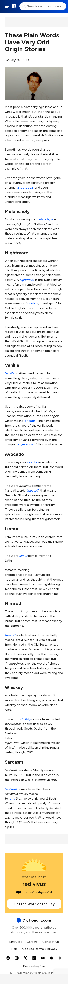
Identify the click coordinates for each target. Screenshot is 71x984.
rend (12, 798)
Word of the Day (34, 877)
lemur (23, 556)
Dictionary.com (14, 6)
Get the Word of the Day (34, 904)
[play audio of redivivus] (18, 892)
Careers (32, 942)
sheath (30, 421)
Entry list (15, 942)
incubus (32, 303)
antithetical (25, 187)
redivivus (34, 883)
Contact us (50, 942)
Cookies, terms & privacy (39, 949)
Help (14, 949)
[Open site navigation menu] (7, 6)
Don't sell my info (34, 966)
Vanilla (9, 373)
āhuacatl (32, 490)
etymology (25, 444)
